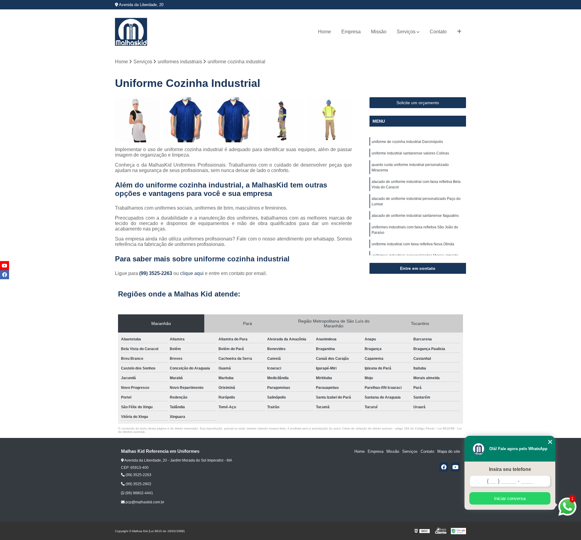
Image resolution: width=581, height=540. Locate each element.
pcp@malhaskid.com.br (144, 502)
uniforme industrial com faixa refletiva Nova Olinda (413, 244)
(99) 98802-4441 (138, 493)
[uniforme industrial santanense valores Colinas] (185, 119)
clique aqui (192, 273)
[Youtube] (455, 467)
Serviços (406, 31)
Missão (378, 31)
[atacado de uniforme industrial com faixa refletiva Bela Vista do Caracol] (281, 119)
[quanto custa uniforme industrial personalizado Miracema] (233, 119)
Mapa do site (448, 451)
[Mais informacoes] (459, 32)
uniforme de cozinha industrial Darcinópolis (407, 142)
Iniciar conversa (510, 498)
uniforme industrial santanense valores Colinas (410, 153)
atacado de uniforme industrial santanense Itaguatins (415, 216)
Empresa (351, 31)
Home (324, 31)
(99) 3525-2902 (138, 484)
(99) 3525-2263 (156, 273)
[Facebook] (443, 467)
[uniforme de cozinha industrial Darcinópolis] (137, 119)
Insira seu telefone (510, 469)
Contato (438, 31)
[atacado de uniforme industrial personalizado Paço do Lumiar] (329, 119)
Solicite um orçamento (417, 102)
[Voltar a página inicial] (131, 32)
